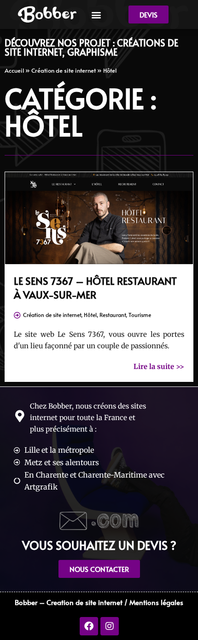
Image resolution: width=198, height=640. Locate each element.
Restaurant (112, 314)
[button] (96, 14)
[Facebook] (89, 626)
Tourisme (139, 314)
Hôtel (90, 314)
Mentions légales (156, 602)
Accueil (14, 70)
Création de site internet (63, 70)
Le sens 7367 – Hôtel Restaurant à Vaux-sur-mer (95, 287)
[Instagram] (109, 626)
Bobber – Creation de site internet (68, 602)
